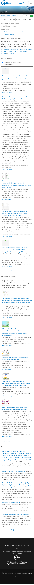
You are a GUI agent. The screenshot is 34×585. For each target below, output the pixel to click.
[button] (22, 15)
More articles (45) (8, 441)
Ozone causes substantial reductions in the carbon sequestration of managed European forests (15, 78)
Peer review (11, 19)
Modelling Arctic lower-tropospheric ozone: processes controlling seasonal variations (14, 408)
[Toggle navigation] (30, 2)
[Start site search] (31, 16)
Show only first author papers (12, 62)
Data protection (22, 581)
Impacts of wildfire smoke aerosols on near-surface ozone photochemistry (15, 358)
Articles (3, 15)
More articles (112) (8, 530)
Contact (8, 581)
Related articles (26, 19)
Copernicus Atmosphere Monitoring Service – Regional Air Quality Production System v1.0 (15, 98)
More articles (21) (8, 271)
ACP (21, 2)
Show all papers (8, 64)
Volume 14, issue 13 (12, 15)
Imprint (14, 581)
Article (4, 19)
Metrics (18, 19)
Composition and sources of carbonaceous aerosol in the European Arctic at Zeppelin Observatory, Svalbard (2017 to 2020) (14, 213)
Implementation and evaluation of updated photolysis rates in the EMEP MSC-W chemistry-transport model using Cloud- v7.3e (16, 250)
